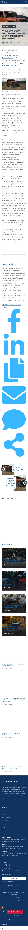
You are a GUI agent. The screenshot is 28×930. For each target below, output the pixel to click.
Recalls (4, 844)
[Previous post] (2, 469)
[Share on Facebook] (14, 332)
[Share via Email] (14, 406)
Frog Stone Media (14, 894)
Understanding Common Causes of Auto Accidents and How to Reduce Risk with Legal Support (13, 700)
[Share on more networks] (14, 456)
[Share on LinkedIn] (14, 357)
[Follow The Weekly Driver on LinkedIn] (9, 865)
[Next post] (25, 482)
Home (3, 911)
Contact (9, 899)
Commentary (13, 920)
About (3, 899)
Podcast (4, 824)
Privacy (24, 899)
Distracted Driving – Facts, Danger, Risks (18, 469)
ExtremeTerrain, (7, 58)
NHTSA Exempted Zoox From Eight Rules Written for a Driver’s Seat (14, 628)
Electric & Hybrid (6, 817)
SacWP (21, 892)
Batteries (4, 851)
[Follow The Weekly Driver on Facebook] (3, 865)
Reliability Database (7, 837)
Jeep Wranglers (11, 91)
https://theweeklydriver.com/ (11, 305)
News (3, 814)
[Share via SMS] (14, 431)
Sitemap (17, 885)
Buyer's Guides (5, 820)
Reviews (4, 811)
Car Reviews (5, 916)
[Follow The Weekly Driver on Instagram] (6, 865)
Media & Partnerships (17, 899)
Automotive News (9, 26)
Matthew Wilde (8, 42)
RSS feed (10, 885)
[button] (26, 2)
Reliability (17, 916)
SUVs (3, 827)
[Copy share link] (14, 382)
